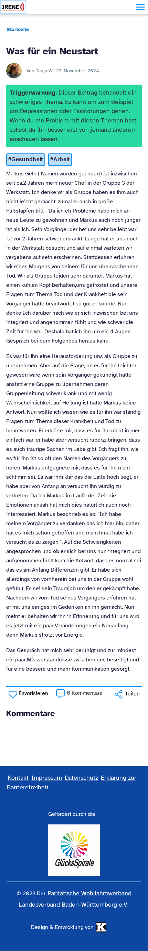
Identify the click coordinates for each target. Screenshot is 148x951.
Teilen (132, 693)
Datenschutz (81, 777)
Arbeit (61, 159)
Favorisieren (33, 693)
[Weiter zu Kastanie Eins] (100, 927)
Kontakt (18, 777)
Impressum (46, 777)
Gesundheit (27, 159)
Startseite (18, 29)
